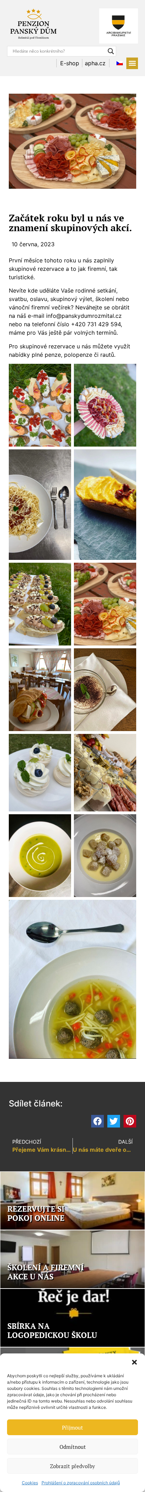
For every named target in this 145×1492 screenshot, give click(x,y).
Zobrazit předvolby (72, 1466)
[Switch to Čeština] (118, 63)
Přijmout (72, 1427)
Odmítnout (72, 1446)
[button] (134, 1362)
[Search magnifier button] (111, 51)
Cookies (30, 1482)
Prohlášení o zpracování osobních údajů (81, 1482)
